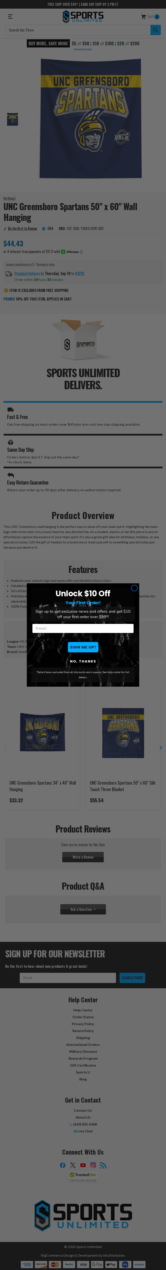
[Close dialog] (134, 588)
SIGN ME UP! (83, 647)
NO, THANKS (83, 661)
